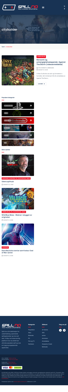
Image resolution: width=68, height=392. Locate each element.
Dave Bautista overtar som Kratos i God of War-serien (17, 251)
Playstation (22, 178)
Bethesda (45, 347)
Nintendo (5, 178)
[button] (43, 7)
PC (16, 178)
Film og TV (31, 341)
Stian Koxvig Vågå (13, 359)
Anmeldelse (41, 56)
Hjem (3, 46)
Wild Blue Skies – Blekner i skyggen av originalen (17, 216)
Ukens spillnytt (8, 181)
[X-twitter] (64, 6)
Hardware (31, 344)
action (44, 335)
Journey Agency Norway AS (20, 381)
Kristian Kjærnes (11, 362)
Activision (45, 338)
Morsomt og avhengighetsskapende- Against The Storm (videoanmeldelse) (51, 62)
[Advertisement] (18, 270)
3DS (43, 332)
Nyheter (12, 178)
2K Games (45, 330)
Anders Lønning (12, 358)
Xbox (28, 178)
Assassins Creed (47, 344)
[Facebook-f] (64, 8)
